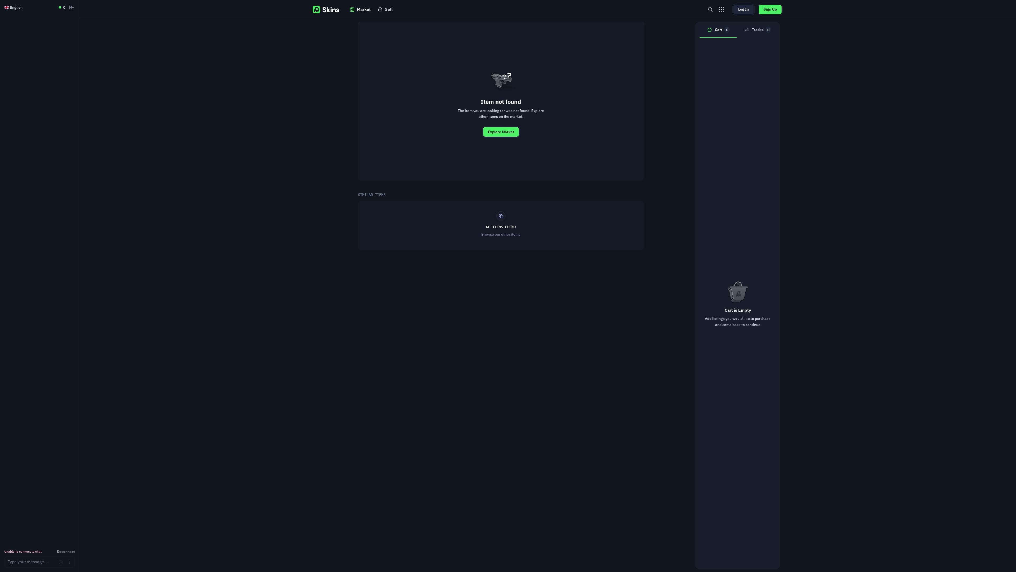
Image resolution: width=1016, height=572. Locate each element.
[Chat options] (69, 562)
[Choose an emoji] (61, 562)
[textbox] (31, 562)
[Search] (710, 9)
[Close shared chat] (72, 7)
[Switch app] (721, 9)
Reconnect (66, 551)
